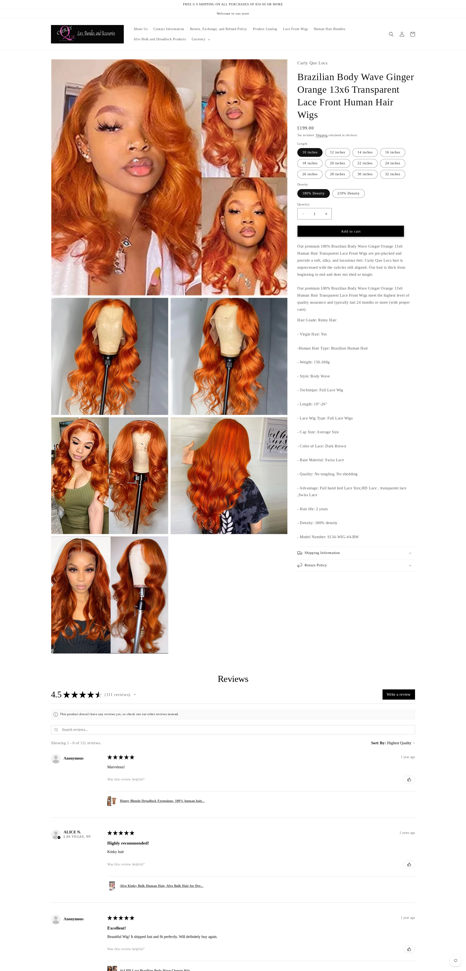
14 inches (365, 152)
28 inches (337, 174)
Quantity (303, 204)
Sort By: (378, 743)
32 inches (392, 174)
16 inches (392, 152)
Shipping (322, 135)
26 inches (309, 174)
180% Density (313, 193)
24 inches (392, 163)
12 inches (337, 152)
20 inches (337, 163)
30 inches (365, 174)
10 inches (309, 152)
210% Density (348, 193)
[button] (200, 39)
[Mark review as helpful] (409, 779)
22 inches (365, 163)
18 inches (309, 163)
